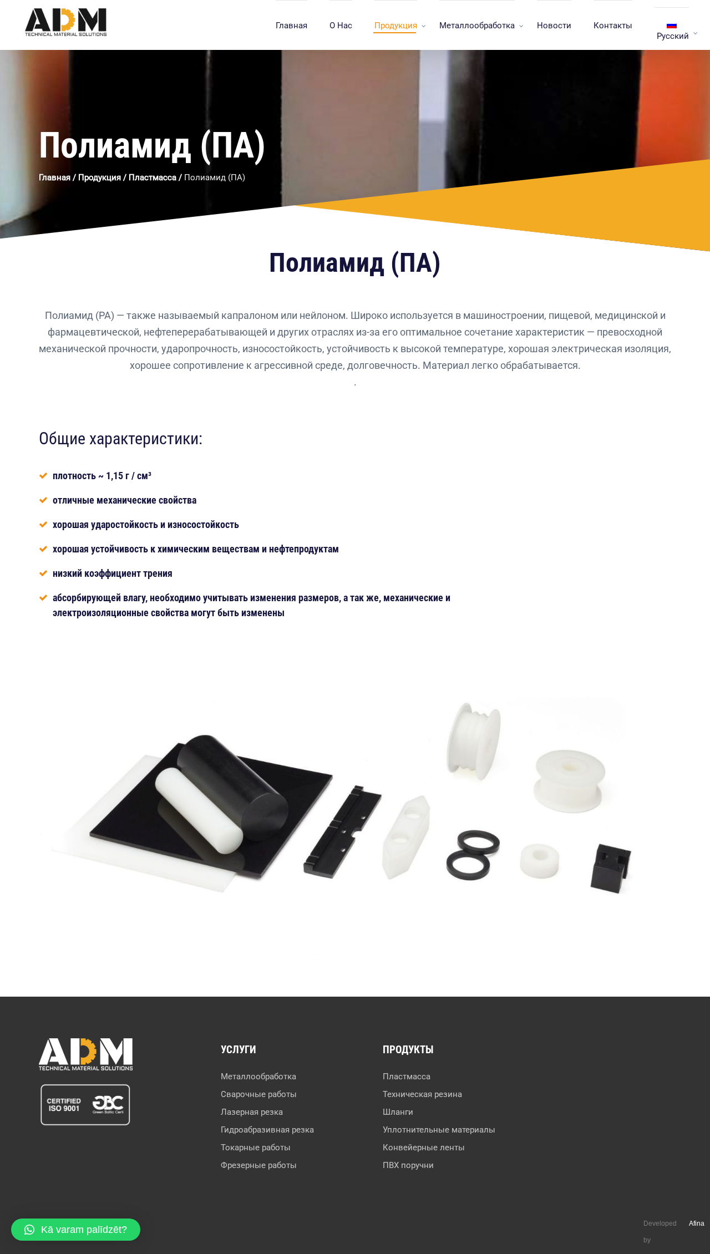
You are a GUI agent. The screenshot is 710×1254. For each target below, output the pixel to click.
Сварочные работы (259, 1094)
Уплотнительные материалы (439, 1130)
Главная (291, 26)
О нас (340, 26)
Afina (696, 1223)
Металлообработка (477, 26)
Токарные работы (256, 1148)
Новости (554, 26)
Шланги (398, 1112)
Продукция (395, 26)
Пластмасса (152, 177)
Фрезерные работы (259, 1165)
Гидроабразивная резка (267, 1130)
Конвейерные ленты (424, 1148)
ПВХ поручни (408, 1165)
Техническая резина (422, 1094)
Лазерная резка (252, 1112)
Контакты (613, 26)
